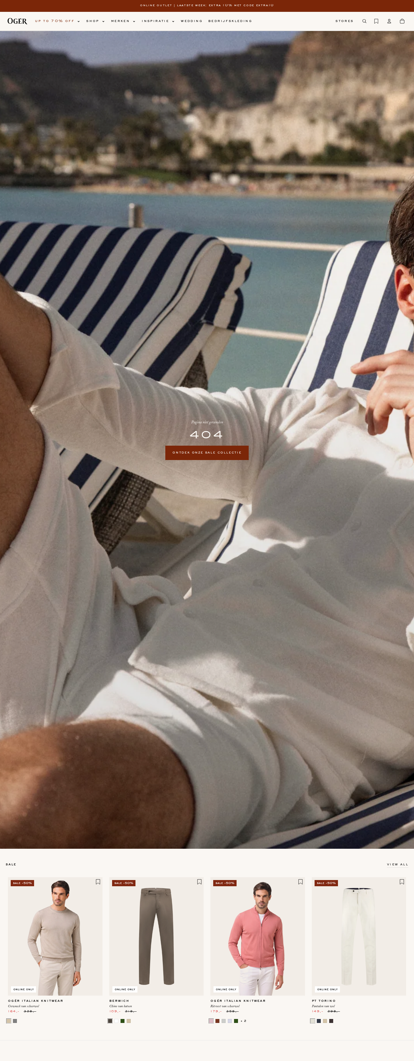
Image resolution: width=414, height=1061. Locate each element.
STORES (344, 21)
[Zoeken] (364, 21)
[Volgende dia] (94, 936)
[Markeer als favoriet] (98, 881)
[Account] (389, 21)
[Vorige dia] (16, 936)
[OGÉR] (17, 21)
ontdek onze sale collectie (207, 452)
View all (397, 864)
